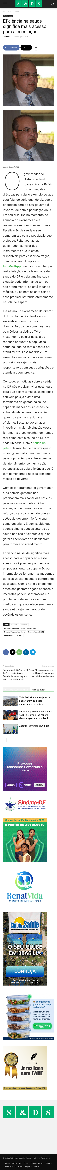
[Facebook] (6, 652)
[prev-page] (5, 740)
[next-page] (9, 740)
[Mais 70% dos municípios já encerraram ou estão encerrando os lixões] (10, 701)
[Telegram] (33, 652)
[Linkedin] (26, 652)
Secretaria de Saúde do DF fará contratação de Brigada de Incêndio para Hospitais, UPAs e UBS (15, 675)
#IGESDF (14, 625)
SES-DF (19, 635)
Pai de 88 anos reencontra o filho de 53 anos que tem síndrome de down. (41, 673)
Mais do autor (38, 690)
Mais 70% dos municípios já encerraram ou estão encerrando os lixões (34, 701)
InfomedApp (9, 635)
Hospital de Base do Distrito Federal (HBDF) (20, 628)
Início (5, 11)
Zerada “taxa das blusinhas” (34, 725)
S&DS (8, 37)
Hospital (24, 625)
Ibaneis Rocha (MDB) (36, 632)
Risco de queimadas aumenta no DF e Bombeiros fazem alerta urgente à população (35, 715)
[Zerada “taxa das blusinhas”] (10, 729)
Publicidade (14, 11)
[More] (36, 47)
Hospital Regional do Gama (14, 632)
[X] (12, 652)
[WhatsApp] (19, 652)
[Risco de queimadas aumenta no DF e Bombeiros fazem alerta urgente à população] (10, 715)
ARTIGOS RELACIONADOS (16, 690)
